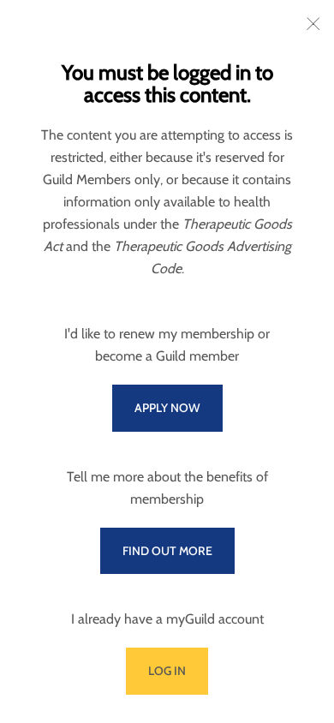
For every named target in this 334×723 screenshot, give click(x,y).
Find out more (167, 551)
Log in (167, 670)
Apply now (167, 407)
